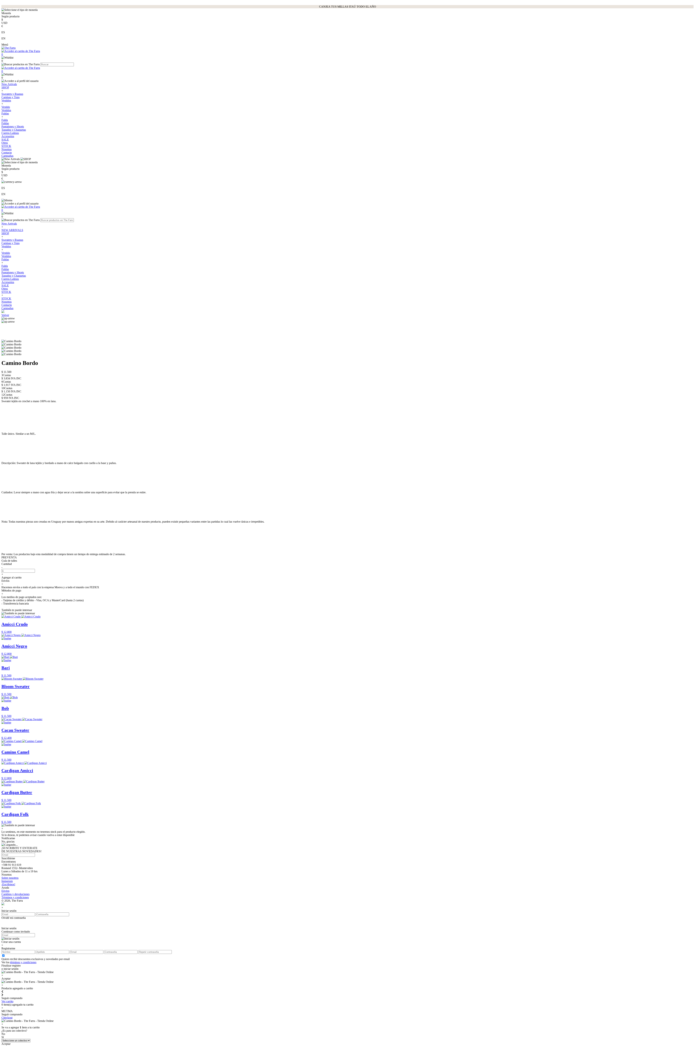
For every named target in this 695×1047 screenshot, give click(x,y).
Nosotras (6, 149)
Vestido (5, 106)
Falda (4, 120)
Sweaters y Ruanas (12, 93)
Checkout (6, 1017)
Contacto (6, 152)
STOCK (6, 146)
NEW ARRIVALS (12, 230)
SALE (5, 139)
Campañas (7, 155)
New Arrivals (9, 84)
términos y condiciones (23, 962)
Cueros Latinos (10, 133)
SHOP (5, 87)
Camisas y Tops (10, 97)
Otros (4, 142)
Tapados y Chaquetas (13, 129)
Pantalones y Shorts (12, 126)
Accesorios (7, 136)
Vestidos (6, 100)
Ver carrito (7, 1001)
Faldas (5, 113)
